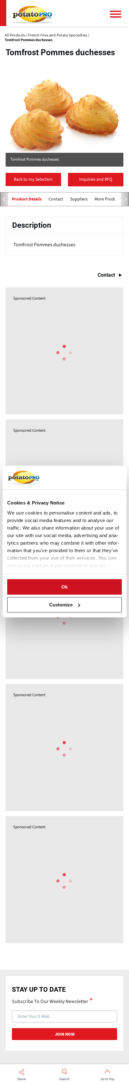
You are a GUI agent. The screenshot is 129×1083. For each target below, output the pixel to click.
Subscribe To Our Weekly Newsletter (50, 1001)
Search (64, 1079)
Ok (64, 587)
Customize (61, 604)
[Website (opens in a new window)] (64, 115)
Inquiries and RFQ (95, 179)
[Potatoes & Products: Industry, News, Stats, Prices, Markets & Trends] (32, 13)
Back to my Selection (33, 179)
